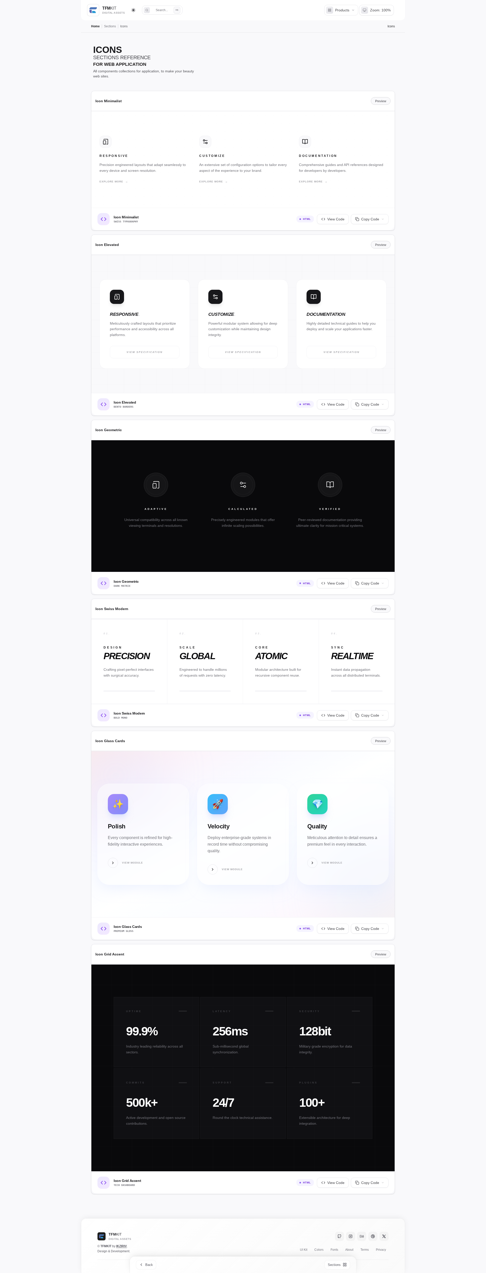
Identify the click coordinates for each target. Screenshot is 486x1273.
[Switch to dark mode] (133, 10)
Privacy (381, 1249)
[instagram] (350, 1236)
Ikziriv (121, 1246)
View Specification (145, 352)
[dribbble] (372, 1236)
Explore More (113, 181)
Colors (318, 1249)
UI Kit (303, 1249)
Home (95, 26)
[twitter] (384, 1236)
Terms (364, 1249)
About (349, 1249)
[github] (339, 1236)
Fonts (334, 1249)
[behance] (361, 1236)
